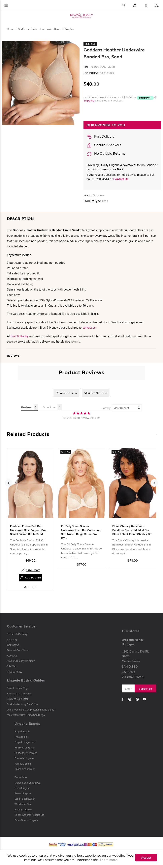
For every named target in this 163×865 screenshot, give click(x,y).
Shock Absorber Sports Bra (29, 815)
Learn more (108, 859)
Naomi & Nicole (23, 809)
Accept (146, 857)
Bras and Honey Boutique (21, 661)
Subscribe (145, 689)
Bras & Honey (19, 336)
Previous (9, 483)
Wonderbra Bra (23, 804)
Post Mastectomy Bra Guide (22, 704)
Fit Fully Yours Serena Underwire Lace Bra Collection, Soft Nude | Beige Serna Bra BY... (81, 532)
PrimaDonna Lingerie (26, 820)
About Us (12, 655)
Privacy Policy (14, 671)
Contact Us (120, 179)
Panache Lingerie (24, 747)
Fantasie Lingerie (24, 758)
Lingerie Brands (27, 723)
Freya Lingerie (22, 731)
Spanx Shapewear (25, 769)
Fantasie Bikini (23, 763)
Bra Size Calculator (17, 699)
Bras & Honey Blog (17, 688)
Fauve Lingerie (23, 793)
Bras (105, 201)
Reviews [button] (26, 407)
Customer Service (21, 626)
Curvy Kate (21, 777)
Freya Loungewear (25, 742)
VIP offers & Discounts (19, 693)
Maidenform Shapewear (28, 782)
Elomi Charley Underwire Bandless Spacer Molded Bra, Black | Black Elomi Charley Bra (132, 530)
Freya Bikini (21, 737)
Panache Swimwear (26, 753)
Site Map (12, 666)
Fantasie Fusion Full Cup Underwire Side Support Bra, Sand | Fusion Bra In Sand (28, 530)
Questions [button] (49, 407)
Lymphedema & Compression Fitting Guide (30, 709)
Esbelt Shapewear (25, 798)
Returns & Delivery (17, 634)
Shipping (88, 100)
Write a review (68, 393)
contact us (89, 327)
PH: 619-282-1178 (133, 677)
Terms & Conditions (17, 650)
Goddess (99, 195)
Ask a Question (97, 393)
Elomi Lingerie (22, 788)
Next (154, 483)
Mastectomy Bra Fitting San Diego (26, 715)
